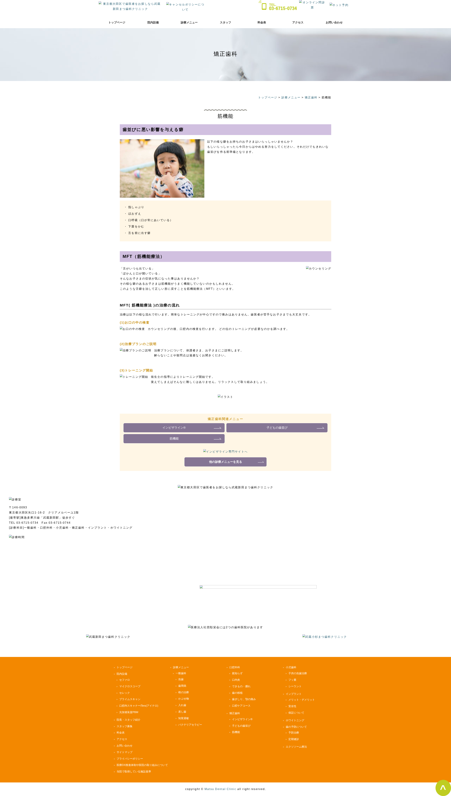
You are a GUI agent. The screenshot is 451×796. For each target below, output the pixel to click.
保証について (296, 712)
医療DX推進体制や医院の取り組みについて (142, 764)
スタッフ (225, 22)
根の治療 (183, 692)
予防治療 (293, 732)
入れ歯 (182, 705)
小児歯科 (291, 667)
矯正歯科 (234, 713)
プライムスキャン (129, 699)
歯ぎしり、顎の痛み (244, 699)
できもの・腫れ (241, 686)
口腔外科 (234, 667)
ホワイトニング (295, 720)
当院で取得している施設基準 (134, 771)
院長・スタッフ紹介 (128, 719)
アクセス (298, 22)
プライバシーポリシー (130, 758)
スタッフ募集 (124, 726)
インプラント (294, 693)
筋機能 (174, 438)
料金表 (262, 22)
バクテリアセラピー (190, 724)
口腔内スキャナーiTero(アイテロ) (138, 705)
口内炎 (236, 679)
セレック (124, 692)
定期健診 (293, 739)
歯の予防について (296, 726)
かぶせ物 (183, 698)
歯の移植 (237, 692)
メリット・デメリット (301, 699)
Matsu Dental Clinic (220, 789)
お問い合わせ (334, 22)
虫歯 (181, 679)
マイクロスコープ (129, 686)
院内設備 (153, 22)
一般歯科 (181, 673)
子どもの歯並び (277, 427)
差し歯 (182, 711)
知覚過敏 (183, 718)
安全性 (292, 706)
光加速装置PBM (128, 712)
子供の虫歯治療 (297, 673)
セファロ (124, 679)
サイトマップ (124, 752)
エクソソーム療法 (296, 746)
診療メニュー (189, 22)
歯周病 (182, 685)
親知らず (237, 673)
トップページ (116, 22)
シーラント (295, 686)
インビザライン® (174, 427)
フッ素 (292, 679)
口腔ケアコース (241, 705)
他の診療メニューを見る (225, 461)
